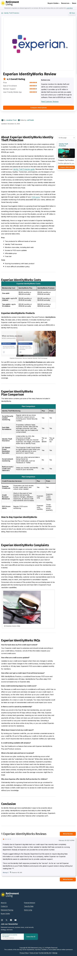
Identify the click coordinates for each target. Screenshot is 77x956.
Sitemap (54, 953)
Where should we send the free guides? (9, 935)
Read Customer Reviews (50, 101)
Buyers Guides (5, 913)
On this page (62, 137)
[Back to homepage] (2, 13)
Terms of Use (34, 953)
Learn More (69, 8)
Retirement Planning (7, 910)
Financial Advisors (29, 902)
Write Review (68, 834)
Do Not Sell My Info (45, 953)
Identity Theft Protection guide (24, 169)
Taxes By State (28, 906)
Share (73, 13)
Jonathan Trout (11, 120)
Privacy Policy (24, 953)
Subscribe (30, 936)
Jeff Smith (30, 120)
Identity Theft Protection (11, 13)
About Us (3, 902)
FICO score (36, 197)
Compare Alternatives (38, 108)
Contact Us (4, 906)
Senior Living (28, 910)
